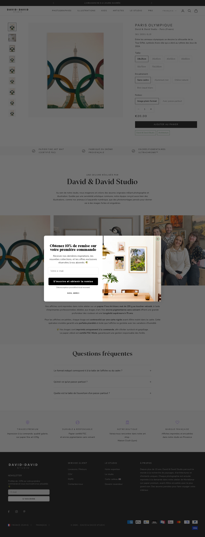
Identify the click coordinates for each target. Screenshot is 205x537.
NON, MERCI (73, 293)
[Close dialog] (158, 239)
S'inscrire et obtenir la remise (73, 281)
